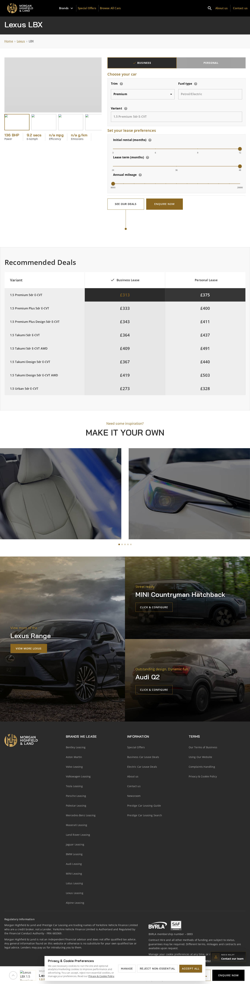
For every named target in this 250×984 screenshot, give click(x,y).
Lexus (21, 41)
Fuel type (185, 84)
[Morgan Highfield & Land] (21, 8)
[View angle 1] (16, 122)
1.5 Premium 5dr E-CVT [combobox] (130, 117)
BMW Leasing (74, 854)
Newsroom (134, 796)
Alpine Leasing (75, 902)
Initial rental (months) (129, 140)
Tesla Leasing (74, 786)
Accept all (190, 968)
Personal (211, 63)
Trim (114, 84)
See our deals (126, 204)
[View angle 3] (70, 122)
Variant (116, 108)
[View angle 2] (43, 122)
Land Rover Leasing (78, 834)
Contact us (240, 8)
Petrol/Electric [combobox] (191, 94)
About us (221, 8)
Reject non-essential (157, 968)
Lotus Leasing (74, 883)
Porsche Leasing (76, 796)
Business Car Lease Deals (143, 757)
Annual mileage (125, 175)
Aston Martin (74, 757)
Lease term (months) (128, 157)
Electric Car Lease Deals (142, 766)
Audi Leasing (74, 864)
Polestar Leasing (76, 805)
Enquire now (164, 204)
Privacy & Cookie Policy (203, 776)
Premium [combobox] (120, 94)
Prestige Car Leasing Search (144, 815)
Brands (64, 8)
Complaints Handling (202, 766)
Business (144, 63)
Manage (127, 968)
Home (8, 41)
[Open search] (210, 8)
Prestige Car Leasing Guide (144, 805)
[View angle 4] (97, 122)
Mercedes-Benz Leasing (81, 815)
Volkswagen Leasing (78, 776)
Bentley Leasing (76, 747)
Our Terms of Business (203, 747)
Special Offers (87, 8)
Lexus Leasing (74, 893)
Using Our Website (200, 757)
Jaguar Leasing (75, 844)
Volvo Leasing (74, 766)
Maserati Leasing (76, 825)
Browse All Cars (110, 8)
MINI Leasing (74, 873)
